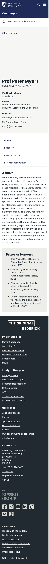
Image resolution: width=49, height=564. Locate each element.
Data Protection (10, 539)
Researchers (8, 358)
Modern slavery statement (16, 543)
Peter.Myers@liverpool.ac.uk (16, 117)
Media (5, 362)
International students (13, 400)
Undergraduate (10, 375)
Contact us (7, 471)
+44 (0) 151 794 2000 (12, 467)
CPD (4, 392)
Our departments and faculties (18, 433)
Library (5, 417)
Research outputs (13, 155)
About (7, 140)
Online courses (9, 388)
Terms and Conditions (13, 547)
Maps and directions (12, 475)
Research (9, 147)
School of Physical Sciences (16, 104)
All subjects (8, 438)
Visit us (5, 479)
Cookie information (12, 535)
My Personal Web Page (14, 122)
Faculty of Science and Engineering (20, 107)
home (3, 21)
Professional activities (15, 162)
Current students (11, 341)
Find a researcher (11, 425)
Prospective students (13, 350)
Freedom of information (14, 530)
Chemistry (7, 96)
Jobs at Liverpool (11, 412)
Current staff (9, 346)
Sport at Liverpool (11, 421)
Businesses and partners (14, 354)
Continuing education (13, 396)
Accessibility (8, 526)
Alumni (5, 429)
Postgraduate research (14, 383)
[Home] (18, 4)
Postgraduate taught (13, 379)
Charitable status (11, 551)
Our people (9, 13)
